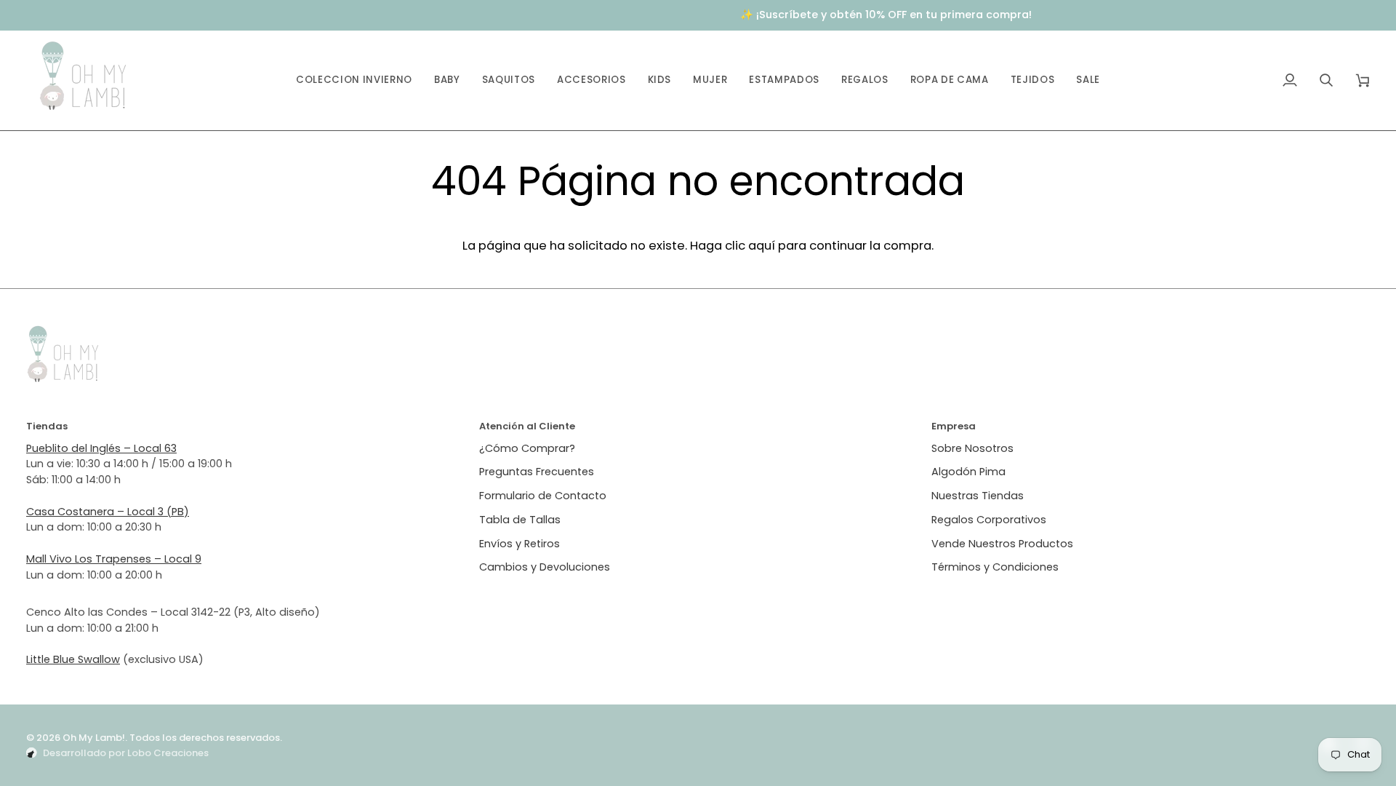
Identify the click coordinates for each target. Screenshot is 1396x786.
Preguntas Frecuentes (536, 471)
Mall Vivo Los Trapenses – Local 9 (113, 559)
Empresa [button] (953, 426)
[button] (447, 80)
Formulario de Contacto (542, 495)
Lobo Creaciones (168, 753)
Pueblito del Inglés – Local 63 (101, 448)
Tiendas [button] (47, 426)
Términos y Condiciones (995, 567)
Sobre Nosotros (972, 448)
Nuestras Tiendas (977, 495)
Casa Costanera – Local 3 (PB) (107, 511)
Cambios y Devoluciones (544, 567)
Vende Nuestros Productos (1002, 543)
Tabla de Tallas (520, 519)
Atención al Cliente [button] (527, 426)
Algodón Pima (968, 471)
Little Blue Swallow (73, 659)
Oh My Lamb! (94, 738)
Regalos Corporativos (988, 519)
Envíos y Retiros (519, 543)
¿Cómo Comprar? (527, 448)
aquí (761, 245)
